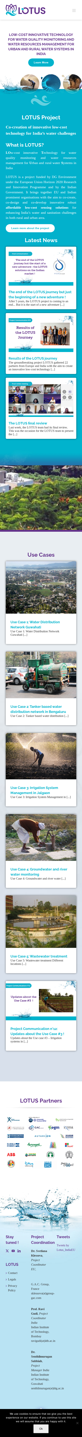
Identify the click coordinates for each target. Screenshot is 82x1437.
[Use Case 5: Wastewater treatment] (41, 921)
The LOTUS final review (28, 423)
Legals (12, 1279)
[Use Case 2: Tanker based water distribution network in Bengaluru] (41, 675)
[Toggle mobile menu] (74, 10)
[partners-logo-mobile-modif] (41, 1118)
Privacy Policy (12, 1288)
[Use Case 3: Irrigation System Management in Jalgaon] (41, 756)
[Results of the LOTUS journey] (41, 334)
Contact (12, 1273)
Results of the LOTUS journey (33, 358)
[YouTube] (13, 1250)
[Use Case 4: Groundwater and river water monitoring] (41, 837)
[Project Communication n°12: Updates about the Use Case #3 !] (41, 1000)
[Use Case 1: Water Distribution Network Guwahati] (41, 587)
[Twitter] (7, 1250)
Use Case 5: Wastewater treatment (38, 956)
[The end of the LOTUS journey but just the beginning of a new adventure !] (41, 267)
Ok (41, 1428)
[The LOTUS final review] (41, 399)
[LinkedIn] (19, 1250)
